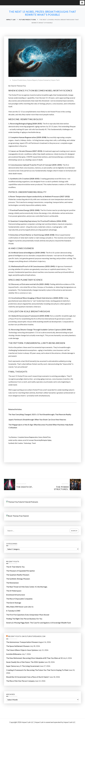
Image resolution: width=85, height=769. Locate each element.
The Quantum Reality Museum (17, 575)
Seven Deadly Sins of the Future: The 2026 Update (25, 662)
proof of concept (28, 440)
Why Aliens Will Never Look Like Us (19, 607)
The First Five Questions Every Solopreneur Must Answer (27, 615)
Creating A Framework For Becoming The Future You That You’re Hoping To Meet (37, 670)
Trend (34, 443)
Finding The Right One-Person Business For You (24, 619)
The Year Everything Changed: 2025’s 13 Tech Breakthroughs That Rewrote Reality (39, 414)
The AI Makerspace (13, 591)
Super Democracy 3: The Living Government (23, 666)
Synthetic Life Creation (15, 443)
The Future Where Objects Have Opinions (22, 650)
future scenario (44, 80)
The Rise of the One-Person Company (20, 681)
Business (14, 437)
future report (32, 80)
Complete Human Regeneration (28, 437)
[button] (82, 3)
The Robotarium (12, 583)
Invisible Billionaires (13, 654)
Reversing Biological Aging (42, 440)
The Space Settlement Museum (18, 646)
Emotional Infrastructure (15, 595)
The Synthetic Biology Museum (18, 579)
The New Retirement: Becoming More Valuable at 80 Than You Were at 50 (34, 658)
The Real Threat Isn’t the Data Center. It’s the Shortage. (26, 587)
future (40, 437)
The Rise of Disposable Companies (19, 599)
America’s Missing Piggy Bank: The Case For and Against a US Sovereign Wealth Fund (38, 623)
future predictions (19, 80)
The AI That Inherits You (15, 567)
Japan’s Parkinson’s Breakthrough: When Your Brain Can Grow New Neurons (37, 419)
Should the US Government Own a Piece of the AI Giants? (27, 677)
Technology (27, 443)
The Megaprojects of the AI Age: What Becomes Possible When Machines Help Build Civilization (40, 426)
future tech (55, 80)
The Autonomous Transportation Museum (22, 642)
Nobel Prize (46, 437)
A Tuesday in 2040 (13, 611)
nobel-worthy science (15, 440)
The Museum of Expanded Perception (20, 571)
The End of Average (13, 603)
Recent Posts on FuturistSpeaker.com (26, 636)
